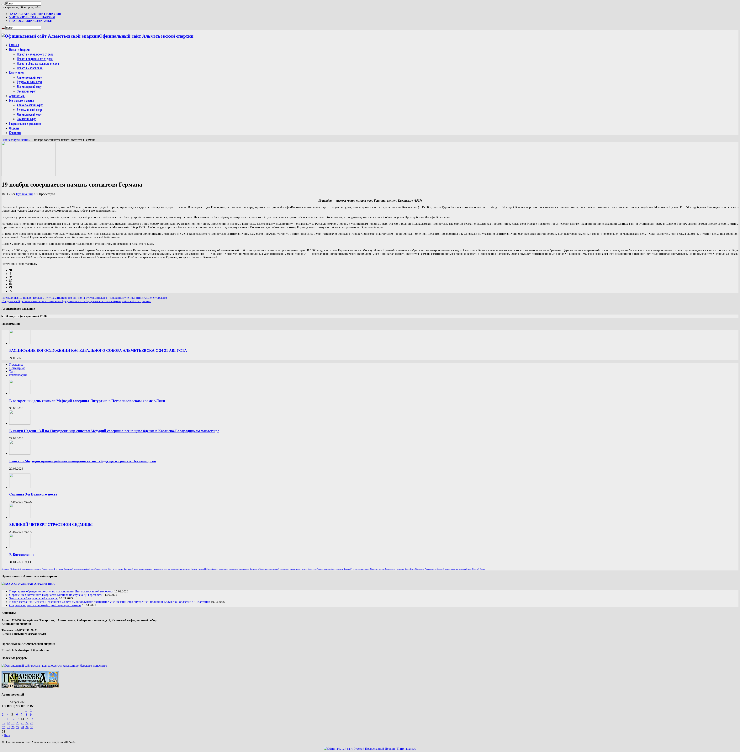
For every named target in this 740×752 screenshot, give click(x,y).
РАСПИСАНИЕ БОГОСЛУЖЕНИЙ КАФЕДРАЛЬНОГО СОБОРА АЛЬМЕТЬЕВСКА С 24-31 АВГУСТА (98, 350)
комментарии (18, 375)
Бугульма (58, 569)
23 (31, 723)
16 (31, 718)
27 (17, 727)
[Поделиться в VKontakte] (10, 270)
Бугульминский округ (29, 82)
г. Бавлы (346, 569)
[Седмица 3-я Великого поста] (19, 487)
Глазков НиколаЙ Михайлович (204, 569)
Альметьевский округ (30, 77)
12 (12, 718)
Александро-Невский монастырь (440, 569)
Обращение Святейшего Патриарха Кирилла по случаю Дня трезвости (56, 594)
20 (17, 723)
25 (8, 727)
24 (3, 727)
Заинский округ (26, 91)
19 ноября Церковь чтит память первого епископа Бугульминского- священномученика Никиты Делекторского (84, 297)
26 (12, 727)
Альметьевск (47, 569)
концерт (186, 569)
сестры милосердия (173, 569)
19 (12, 723)
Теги (12, 371)
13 (17, 718)
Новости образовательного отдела (38, 63)
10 (3, 718)
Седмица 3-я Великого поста (33, 494)
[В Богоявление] (19, 547)
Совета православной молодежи (274, 569)
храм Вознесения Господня (391, 569)
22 (27, 723)
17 (3, 723)
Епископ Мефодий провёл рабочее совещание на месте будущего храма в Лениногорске (82, 461)
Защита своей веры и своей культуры (33, 598)
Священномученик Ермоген (303, 569)
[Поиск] (3, 4)
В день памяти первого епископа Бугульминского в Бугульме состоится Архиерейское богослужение (76, 301)
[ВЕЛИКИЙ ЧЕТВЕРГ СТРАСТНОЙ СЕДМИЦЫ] (19, 517)
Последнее (16, 364)
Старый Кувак (478, 569)
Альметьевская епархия (30, 569)
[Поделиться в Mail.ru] (10, 284)
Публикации (21, 139)
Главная (14, 45)
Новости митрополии (30, 68)
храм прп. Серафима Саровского (234, 569)
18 (8, 723)
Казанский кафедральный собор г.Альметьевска (85, 569)
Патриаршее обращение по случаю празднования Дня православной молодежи (61, 591)
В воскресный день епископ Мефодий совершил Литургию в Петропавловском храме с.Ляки (87, 401)
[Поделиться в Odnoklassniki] (10, 273)
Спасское (374, 569)
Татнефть (254, 569)
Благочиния (16, 72)
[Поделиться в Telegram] (10, 277)
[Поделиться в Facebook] (10, 287)
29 (27, 727)
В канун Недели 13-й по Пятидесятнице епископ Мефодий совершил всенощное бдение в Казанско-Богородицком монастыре (114, 431)
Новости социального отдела (35, 58)
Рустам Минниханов (359, 569)
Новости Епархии (19, 49)
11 (8, 718)
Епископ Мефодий (10, 569)
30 (31, 727)
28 (22, 727)
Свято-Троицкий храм (128, 569)
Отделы (14, 128)
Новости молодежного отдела (35, 54)
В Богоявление (21, 555)
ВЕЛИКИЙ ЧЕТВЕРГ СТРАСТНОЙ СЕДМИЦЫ (51, 524)
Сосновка (419, 569)
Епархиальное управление (25, 123)
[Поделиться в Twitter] (10, 291)
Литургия (112, 569)
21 (22, 723)
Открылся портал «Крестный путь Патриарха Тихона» (45, 605)
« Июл (6, 735)
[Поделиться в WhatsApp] (10, 280)
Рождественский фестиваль (328, 569)
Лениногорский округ (29, 86)
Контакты (15, 132)
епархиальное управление (151, 569)
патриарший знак (463, 569)
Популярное (17, 368)
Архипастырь (17, 95)
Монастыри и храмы (21, 100)
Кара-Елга (410, 569)
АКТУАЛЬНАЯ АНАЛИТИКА (33, 583)
